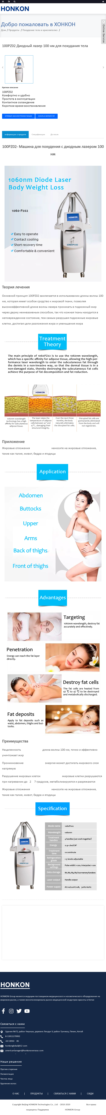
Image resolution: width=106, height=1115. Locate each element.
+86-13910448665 (12, 1041)
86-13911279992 (12, 1036)
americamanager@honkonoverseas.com (24, 1050)
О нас (16, 1093)
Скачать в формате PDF (46, 116)
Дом (3, 30)
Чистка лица (6, 1079)
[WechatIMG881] (19, 69)
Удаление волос (8, 1083)
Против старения (8, 1069)
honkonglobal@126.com (16, 1046)
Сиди (90, 1093)
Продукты (14, 30)
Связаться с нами (65, 1093)
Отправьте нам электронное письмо (18, 116)
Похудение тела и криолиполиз (39, 30)
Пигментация (7, 1074)
